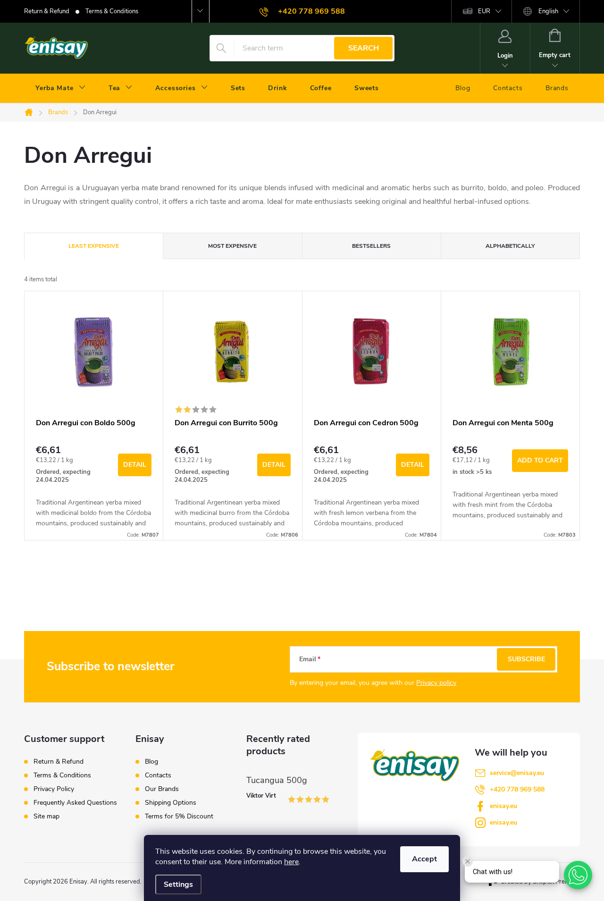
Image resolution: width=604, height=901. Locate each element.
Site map (46, 816)
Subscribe (526, 659)
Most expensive (232, 246)
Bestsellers (371, 246)
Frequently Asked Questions (75, 802)
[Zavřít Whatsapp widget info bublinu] (467, 861)
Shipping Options (170, 803)
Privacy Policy (54, 788)
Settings (178, 884)
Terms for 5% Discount (179, 816)
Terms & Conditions (111, 11)
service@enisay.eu (517, 772)
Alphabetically (510, 246)
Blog (151, 762)
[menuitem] (60, 88)
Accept (424, 859)
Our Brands (162, 789)
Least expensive (93, 246)
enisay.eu (503, 805)
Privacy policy (436, 682)
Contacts (158, 775)
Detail (134, 464)
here (291, 862)
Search (363, 48)
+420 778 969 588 (517, 789)
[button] (578, 875)
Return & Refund (46, 11)
